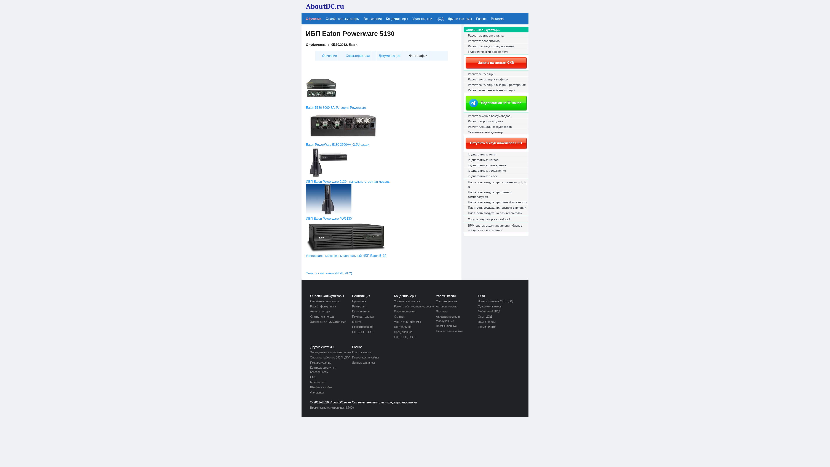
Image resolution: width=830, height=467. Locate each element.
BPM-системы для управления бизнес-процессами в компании (495, 228)
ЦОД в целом (487, 321)
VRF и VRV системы (407, 321)
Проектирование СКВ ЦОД (495, 301)
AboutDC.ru (338, 402)
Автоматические (446, 306)
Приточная (359, 301)
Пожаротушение (320, 362)
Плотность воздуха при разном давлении (497, 207)
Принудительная (363, 316)
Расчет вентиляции (481, 74)
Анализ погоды (320, 311)
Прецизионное (403, 332)
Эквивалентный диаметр (485, 132)
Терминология (487, 326)
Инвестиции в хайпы (365, 357)
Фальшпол (317, 392)
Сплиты (399, 316)
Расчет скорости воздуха (485, 121)
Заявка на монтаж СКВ (496, 62)
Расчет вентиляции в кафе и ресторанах (497, 84)
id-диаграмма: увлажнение (487, 170)
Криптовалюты (361, 352)
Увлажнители (422, 19)
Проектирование (362, 326)
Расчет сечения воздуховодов (489, 116)
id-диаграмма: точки (482, 154)
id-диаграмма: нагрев (483, 160)
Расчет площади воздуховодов (490, 126)
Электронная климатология (328, 321)
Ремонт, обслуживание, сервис (414, 306)
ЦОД (440, 19)
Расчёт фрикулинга (323, 306)
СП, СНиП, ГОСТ (363, 332)
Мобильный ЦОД (489, 311)
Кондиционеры (397, 19)
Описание (329, 56)
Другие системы (460, 19)
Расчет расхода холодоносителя (491, 46)
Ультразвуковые (446, 301)
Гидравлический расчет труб (488, 51)
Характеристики (358, 56)
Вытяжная (358, 306)
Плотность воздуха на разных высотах (495, 213)
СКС (313, 377)
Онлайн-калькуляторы (342, 19)
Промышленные (446, 326)
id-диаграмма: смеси (483, 176)
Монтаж (357, 321)
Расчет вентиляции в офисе (488, 79)
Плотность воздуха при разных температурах (490, 194)
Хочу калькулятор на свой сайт (490, 219)
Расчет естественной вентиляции (491, 90)
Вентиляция (373, 19)
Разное (481, 19)
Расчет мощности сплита (486, 35)
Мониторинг (318, 382)
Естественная (361, 311)
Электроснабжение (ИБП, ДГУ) (329, 273)
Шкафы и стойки (321, 387)
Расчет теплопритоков (484, 41)
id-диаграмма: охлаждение (487, 165)
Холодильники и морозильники (330, 352)
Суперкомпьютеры (490, 306)
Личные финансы (363, 362)
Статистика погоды (322, 316)
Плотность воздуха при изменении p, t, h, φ (497, 185)
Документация (389, 56)
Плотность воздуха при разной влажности (497, 202)
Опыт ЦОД (485, 316)
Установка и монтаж (407, 301)
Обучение (313, 19)
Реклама (497, 19)
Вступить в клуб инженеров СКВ (496, 143)
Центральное (402, 326)
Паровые (441, 311)
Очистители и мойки (449, 331)
